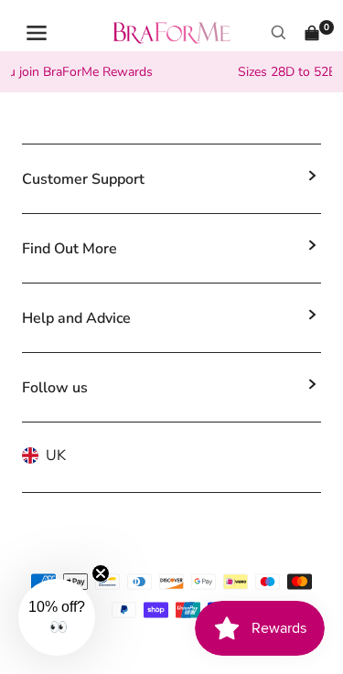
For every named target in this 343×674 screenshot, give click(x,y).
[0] (312, 33)
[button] (56, 617)
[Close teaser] (100, 573)
